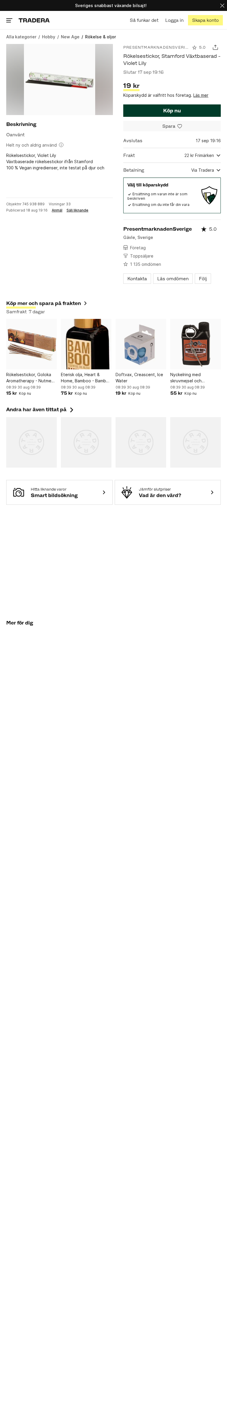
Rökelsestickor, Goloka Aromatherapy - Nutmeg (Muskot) (30, 378)
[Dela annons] (215, 47)
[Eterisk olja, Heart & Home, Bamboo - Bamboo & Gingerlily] (86, 344)
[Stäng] (222, 5)
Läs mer (200, 95)
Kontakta (137, 278)
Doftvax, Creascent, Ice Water (139, 377)
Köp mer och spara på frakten (43, 303)
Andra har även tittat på (40, 409)
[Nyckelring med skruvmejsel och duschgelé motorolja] (195, 344)
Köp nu (172, 111)
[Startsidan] (34, 20)
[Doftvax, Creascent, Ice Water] (141, 344)
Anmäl (57, 210)
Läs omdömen (173, 278)
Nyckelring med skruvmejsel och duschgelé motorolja (190, 378)
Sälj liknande (77, 210)
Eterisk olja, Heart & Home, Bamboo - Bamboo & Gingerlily (86, 378)
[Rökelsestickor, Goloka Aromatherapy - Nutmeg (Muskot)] (31, 344)
